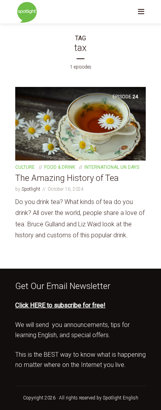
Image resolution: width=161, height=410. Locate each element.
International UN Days (111, 167)
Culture (25, 167)
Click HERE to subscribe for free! (60, 305)
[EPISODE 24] (80, 123)
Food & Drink (59, 167)
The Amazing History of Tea (67, 178)
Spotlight (30, 189)
